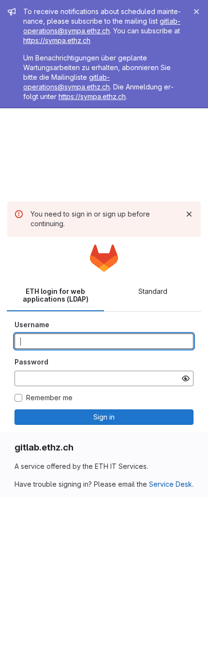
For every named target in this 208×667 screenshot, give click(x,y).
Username (32, 324)
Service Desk (170, 484)
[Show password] (185, 378)
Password (31, 362)
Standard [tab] (152, 291)
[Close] (196, 11)
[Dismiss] (189, 214)
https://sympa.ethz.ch (56, 40)
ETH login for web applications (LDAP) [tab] (56, 295)
